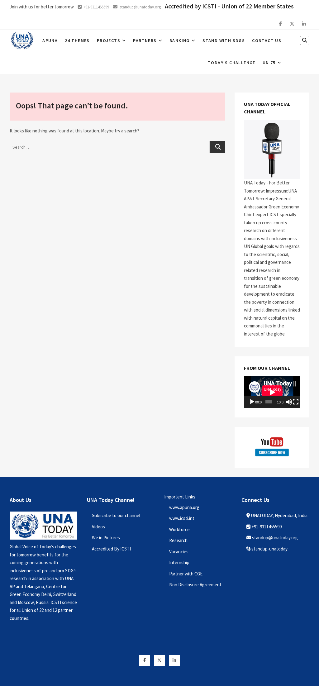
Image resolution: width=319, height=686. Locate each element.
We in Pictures (106, 538)
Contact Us (266, 40)
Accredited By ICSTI (111, 549)
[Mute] (289, 402)
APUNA (50, 40)
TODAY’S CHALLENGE (231, 62)
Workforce (179, 529)
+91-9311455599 (96, 7)
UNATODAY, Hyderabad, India (278, 515)
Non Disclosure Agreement (195, 585)
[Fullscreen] (296, 402)
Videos (98, 527)
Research (178, 540)
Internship (179, 562)
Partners (144, 40)
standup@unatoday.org (140, 7)
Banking (179, 40)
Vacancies (178, 552)
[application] (272, 392)
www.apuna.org (184, 507)
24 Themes (77, 40)
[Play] (252, 402)
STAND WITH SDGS (223, 40)
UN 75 (269, 62)
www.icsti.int (181, 518)
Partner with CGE (185, 574)
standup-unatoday (269, 549)
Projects (108, 40)
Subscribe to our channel (116, 515)
